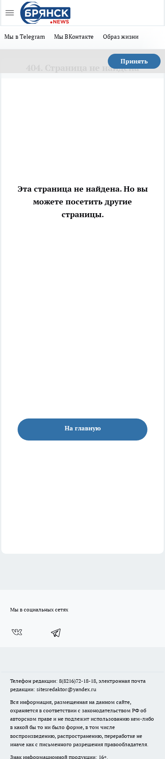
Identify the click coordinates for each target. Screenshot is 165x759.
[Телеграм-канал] (56, 632)
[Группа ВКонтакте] (16, 632)
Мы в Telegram (24, 37)
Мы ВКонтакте (74, 37)
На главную (83, 428)
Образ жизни (121, 37)
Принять (134, 61)
